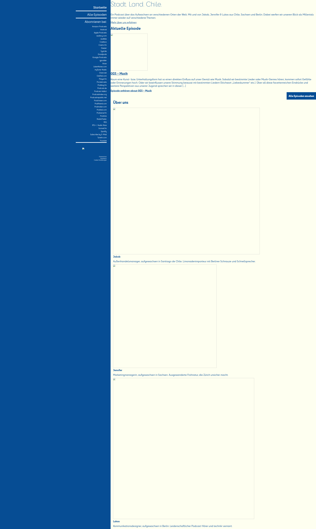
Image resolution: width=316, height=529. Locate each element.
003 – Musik (119, 73)
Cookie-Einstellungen (100, 160)
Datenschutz (103, 156)
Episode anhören (131, 90)
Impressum (103, 158)
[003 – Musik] (129, 69)
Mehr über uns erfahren (124, 22)
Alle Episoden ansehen (301, 96)
